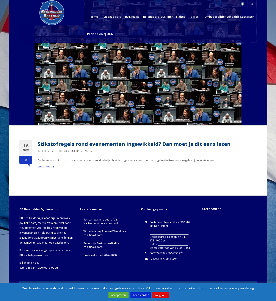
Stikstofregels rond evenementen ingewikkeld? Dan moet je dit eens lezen (134, 143)
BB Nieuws (132, 17)
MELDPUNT (77, 151)
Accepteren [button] (118, 295)
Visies (195, 17)
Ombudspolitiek (215, 17)
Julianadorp (151, 17)
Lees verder (141, 295)
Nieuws (89, 151)
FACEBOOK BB (211, 209)
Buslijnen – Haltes (173, 17)
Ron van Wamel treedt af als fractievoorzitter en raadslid (100, 221)
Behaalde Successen (240, 17)
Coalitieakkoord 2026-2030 (100, 255)
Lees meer (45, 166)
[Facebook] (242, 4)
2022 (66, 151)
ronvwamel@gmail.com (164, 258)
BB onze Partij (113, 17)
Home (94, 17)
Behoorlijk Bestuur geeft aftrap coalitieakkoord (102, 245)
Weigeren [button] (160, 295)
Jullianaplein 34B (29, 263)
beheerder (48, 151)
